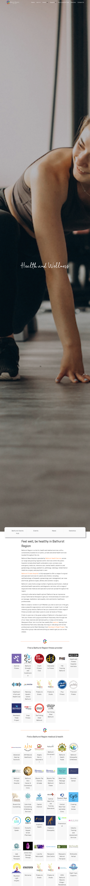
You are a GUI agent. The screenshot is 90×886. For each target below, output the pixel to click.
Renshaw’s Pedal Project (56, 627)
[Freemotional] (62, 828)
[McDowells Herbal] (73, 851)
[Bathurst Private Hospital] (16, 778)
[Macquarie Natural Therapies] (62, 851)
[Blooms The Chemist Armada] (39, 778)
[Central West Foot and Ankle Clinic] (62, 803)
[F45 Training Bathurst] (62, 666)
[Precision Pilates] (73, 691)
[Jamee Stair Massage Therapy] (28, 851)
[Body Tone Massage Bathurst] (62, 778)
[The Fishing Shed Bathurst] (39, 713)
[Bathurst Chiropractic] (51, 754)
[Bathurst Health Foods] (62, 754)
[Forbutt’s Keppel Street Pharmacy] (28, 828)
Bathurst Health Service (53, 558)
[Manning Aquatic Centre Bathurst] (28, 691)
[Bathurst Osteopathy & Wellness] (73, 754)
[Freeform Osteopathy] (51, 828)
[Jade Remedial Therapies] (16, 851)
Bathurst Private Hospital (29, 573)
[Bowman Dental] (73, 778)
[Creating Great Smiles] (73, 803)
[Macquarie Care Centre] (51, 851)
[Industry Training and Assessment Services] (73, 828)
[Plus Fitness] (62, 691)
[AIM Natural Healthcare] (28, 754)
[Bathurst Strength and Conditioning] (28, 666)
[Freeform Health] (39, 828)
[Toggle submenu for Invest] (47, 2)
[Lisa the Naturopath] (39, 851)
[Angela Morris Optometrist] (39, 754)
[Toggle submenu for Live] (40, 2)
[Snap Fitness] (28, 713)
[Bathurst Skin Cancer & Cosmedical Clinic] (28, 778)
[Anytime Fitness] (16, 666)
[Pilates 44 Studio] (39, 691)
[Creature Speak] (16, 828)
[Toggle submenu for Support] (56, 2)
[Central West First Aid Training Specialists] (51, 803)
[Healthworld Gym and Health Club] (16, 691)
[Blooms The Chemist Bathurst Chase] (51, 778)
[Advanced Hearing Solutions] (16, 754)
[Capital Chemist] (39, 803)
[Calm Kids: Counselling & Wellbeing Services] (28, 803)
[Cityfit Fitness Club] (39, 666)
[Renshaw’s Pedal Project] (16, 713)
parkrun (55, 622)
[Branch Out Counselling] (16, 803)
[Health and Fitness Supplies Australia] (73, 666)
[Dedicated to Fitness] (51, 666)
